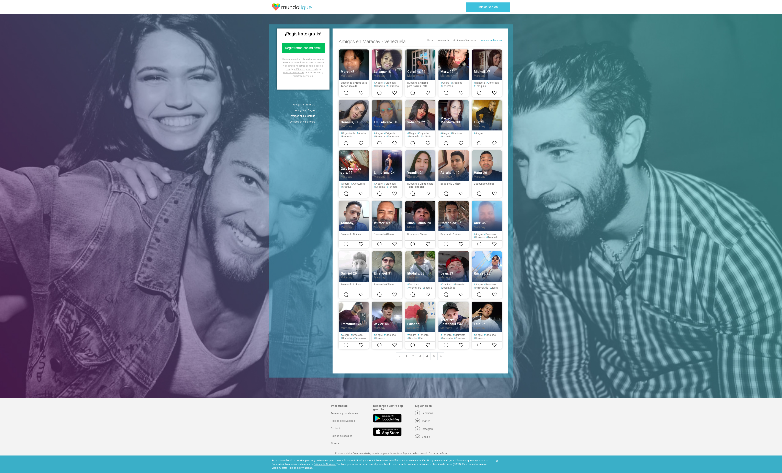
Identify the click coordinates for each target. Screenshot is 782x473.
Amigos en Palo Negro (302, 121)
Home (430, 40)
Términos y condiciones (344, 413)
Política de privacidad (343, 420)
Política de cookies (341, 436)
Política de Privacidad (300, 467)
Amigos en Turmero (304, 104)
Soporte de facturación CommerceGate (425, 453)
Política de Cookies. (325, 464)
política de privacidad (305, 69)
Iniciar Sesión (488, 7)
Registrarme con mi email (303, 48)
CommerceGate (361, 453)
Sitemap (335, 443)
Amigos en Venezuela (465, 40)
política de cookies (293, 72)
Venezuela (443, 40)
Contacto (336, 428)
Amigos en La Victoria (302, 116)
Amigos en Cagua (305, 110)
